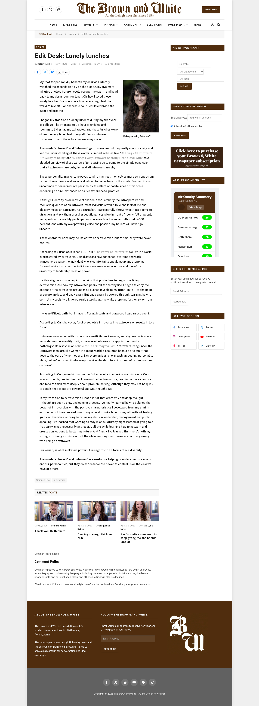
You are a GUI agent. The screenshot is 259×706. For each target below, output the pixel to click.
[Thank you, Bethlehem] (54, 511)
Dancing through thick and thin (95, 536)
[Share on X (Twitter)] (45, 72)
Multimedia (176, 24)
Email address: (179, 117)
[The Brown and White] (129, 9)
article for (95, 346)
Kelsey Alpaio (45, 64)
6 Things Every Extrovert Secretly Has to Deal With (107, 158)
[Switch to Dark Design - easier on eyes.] (212, 24)
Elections (154, 24)
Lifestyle (70, 24)
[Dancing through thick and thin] (97, 511)
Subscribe (211, 9)
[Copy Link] (66, 72)
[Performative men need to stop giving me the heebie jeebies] (140, 511)
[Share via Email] (59, 72)
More (197, 24)
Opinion (109, 24)
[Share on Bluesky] (52, 72)
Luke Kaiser (60, 526)
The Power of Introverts (111, 252)
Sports (89, 24)
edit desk (59, 480)
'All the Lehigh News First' (151, 693)
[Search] (218, 25)
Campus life (43, 480)
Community (132, 24)
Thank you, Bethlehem (50, 531)
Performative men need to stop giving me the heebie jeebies (139, 538)
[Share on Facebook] (38, 72)
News (53, 24)
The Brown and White (125, 693)
